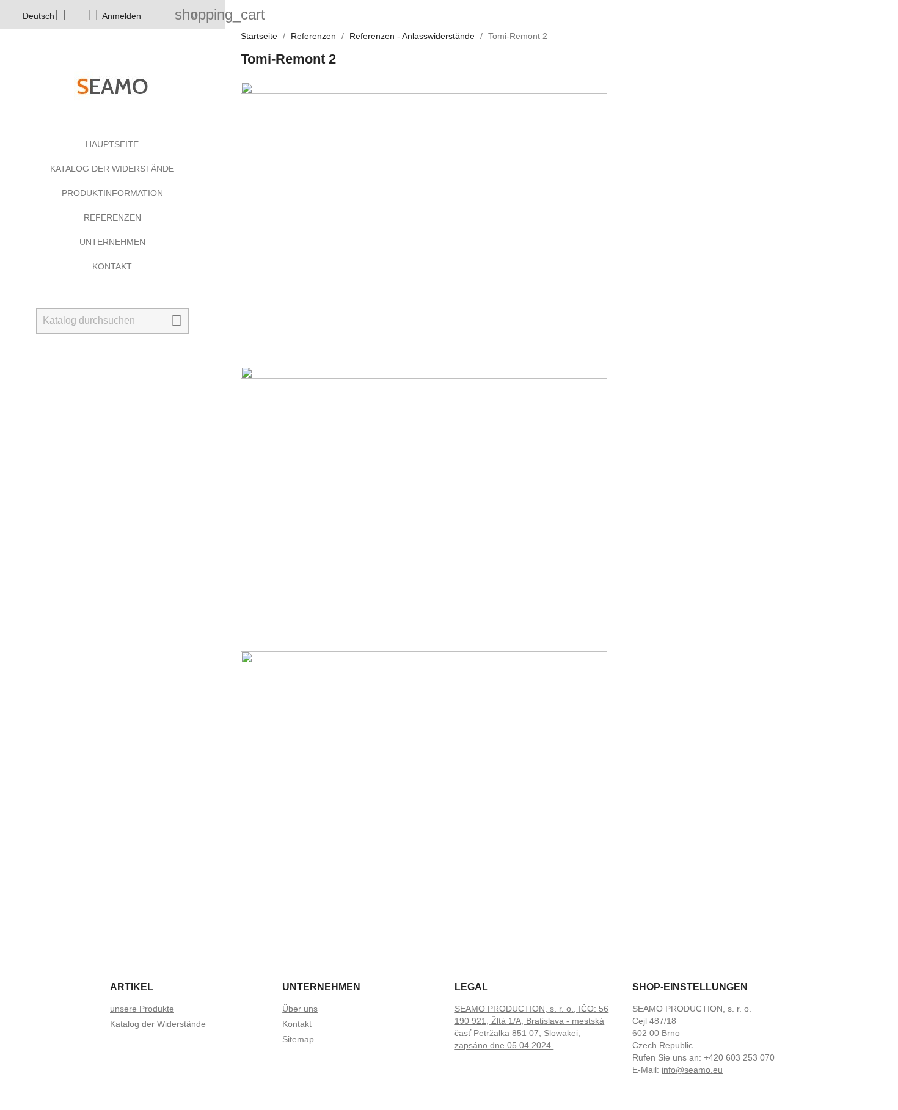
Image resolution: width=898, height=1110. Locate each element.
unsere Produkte (142, 1008)
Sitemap (298, 1039)
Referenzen (112, 217)
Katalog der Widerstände (112, 168)
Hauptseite (112, 144)
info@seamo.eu (692, 1070)
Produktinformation (112, 193)
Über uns (300, 1008)
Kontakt (112, 266)
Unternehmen (112, 242)
